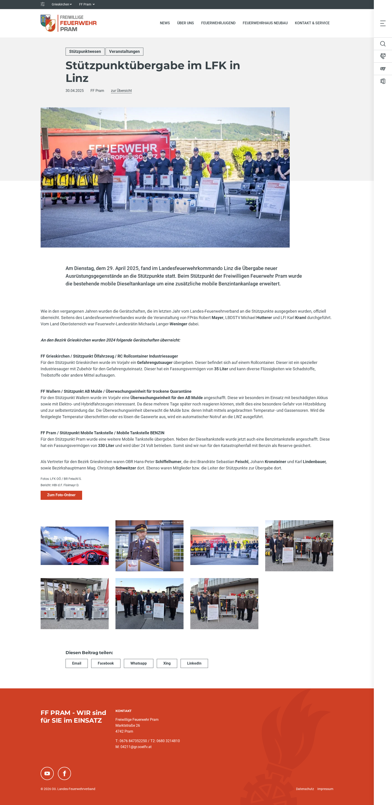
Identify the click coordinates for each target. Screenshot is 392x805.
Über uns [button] (185, 23)
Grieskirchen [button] (60, 4)
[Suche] (383, 44)
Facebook (106, 663)
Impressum (325, 789)
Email (76, 663)
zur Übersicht (121, 90)
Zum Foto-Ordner (61, 495)
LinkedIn (194, 663)
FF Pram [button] (85, 4)
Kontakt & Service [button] (312, 23)
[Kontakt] (383, 56)
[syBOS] (383, 69)
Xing (167, 663)
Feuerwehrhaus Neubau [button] (265, 23)
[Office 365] (383, 81)
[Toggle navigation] (383, 23)
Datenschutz (305, 789)
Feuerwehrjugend (218, 23)
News (165, 23)
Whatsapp (138, 663)
